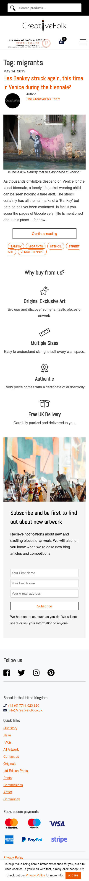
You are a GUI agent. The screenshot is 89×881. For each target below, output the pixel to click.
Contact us (11, 756)
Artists (7, 792)
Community (11, 799)
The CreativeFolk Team (43, 98)
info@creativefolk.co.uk (25, 710)
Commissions (13, 784)
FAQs (7, 742)
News (7, 735)
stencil (56, 246)
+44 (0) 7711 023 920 (23, 705)
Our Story (10, 728)
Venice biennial (32, 252)
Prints (7, 777)
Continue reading (44, 233)
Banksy (15, 246)
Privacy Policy (13, 857)
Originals (9, 763)
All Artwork (11, 749)
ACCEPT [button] (73, 875)
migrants (36, 246)
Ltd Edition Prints (15, 770)
